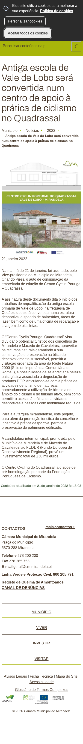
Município (10, 130)
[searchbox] (24, 46)
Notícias (32, 130)
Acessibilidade (42, 682)
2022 (51, 130)
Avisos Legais (15, 676)
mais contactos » (60, 527)
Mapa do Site (66, 676)
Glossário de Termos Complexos (41, 690)
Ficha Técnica (41, 676)
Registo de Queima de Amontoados (33, 582)
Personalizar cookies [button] (25, 21)
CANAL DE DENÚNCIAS (23, 588)
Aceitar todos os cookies (28, 33)
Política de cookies (56, 11)
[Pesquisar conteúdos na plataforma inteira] (76, 46)
